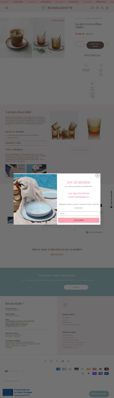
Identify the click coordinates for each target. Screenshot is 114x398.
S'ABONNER (79, 220)
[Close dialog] (98, 175)
